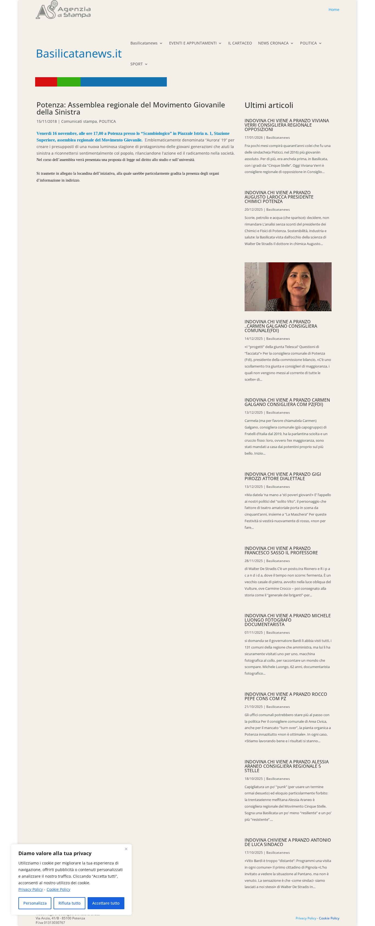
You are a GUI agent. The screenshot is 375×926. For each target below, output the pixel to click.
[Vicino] (126, 849)
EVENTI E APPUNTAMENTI (193, 43)
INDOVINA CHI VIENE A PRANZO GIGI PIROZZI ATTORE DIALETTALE (283, 476)
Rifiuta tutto (69, 903)
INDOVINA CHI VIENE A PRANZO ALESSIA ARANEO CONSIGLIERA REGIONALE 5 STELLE (287, 766)
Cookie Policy (58, 889)
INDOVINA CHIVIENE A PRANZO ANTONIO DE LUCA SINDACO (288, 842)
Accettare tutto (105, 903)
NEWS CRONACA (273, 43)
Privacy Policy (30, 889)
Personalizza (35, 903)
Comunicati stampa (79, 121)
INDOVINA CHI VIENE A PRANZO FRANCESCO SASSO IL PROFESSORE (281, 550)
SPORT (136, 63)
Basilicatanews (144, 43)
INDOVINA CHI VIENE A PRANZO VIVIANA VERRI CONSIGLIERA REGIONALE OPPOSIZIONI (287, 125)
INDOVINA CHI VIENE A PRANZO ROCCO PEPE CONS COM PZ (286, 696)
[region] (71, 879)
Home (334, 9)
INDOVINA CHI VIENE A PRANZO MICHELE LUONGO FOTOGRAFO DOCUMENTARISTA (288, 620)
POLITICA (308, 43)
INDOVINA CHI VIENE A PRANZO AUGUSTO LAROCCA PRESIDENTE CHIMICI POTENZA (279, 197)
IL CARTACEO (240, 43)
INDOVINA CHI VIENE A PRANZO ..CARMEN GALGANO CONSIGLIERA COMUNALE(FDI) (281, 326)
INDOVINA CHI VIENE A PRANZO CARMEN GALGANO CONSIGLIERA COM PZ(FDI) (287, 402)
